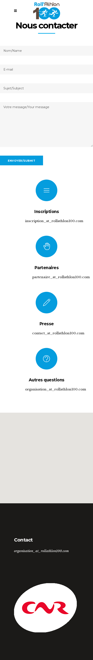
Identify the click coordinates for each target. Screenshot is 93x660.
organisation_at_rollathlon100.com (41, 551)
